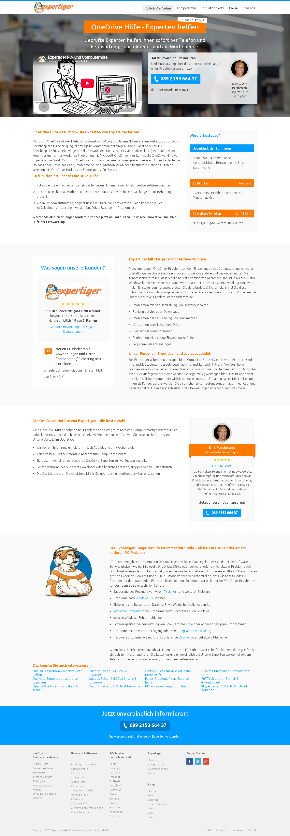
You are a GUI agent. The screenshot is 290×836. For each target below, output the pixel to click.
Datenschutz (222, 830)
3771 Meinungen (221, 465)
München (114, 772)
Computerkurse (80, 812)
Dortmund (115, 789)
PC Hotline (77, 786)
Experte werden (157, 804)
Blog (150, 817)
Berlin (112, 763)
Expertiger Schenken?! (83, 764)
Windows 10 (144, 598)
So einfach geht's (158, 768)
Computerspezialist (82, 790)
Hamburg (114, 768)
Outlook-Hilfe (40, 763)
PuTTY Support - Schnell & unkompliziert (220, 680)
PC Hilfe (75, 773)
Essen (112, 794)
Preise (233, 8)
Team (151, 795)
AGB (209, 830)
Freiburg (114, 816)
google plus (206, 761)
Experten (153, 799)
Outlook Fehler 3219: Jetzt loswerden (115, 686)
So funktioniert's (213, 8)
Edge (189, 624)
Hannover (115, 807)
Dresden (114, 803)
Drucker (184, 637)
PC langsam (39, 781)
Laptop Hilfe (78, 781)
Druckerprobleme (43, 768)
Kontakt (252, 830)
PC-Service (77, 799)
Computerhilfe (79, 768)
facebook (189, 761)
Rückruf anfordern (160, 8)
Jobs (150, 812)
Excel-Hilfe (39, 772)
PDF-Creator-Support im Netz (166, 686)
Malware (38, 798)
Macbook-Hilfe (79, 794)
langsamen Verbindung (195, 631)
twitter (198, 761)
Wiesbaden (116, 811)
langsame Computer (127, 611)
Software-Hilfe (79, 803)
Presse (151, 808)
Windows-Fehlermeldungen (87, 807)
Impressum (239, 830)
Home (151, 760)
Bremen (114, 798)
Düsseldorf (115, 785)
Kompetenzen (186, 8)
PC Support (77, 777)
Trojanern (171, 591)
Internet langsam (42, 776)
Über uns (248, 8)
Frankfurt (114, 776)
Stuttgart (114, 781)
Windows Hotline (42, 785)
